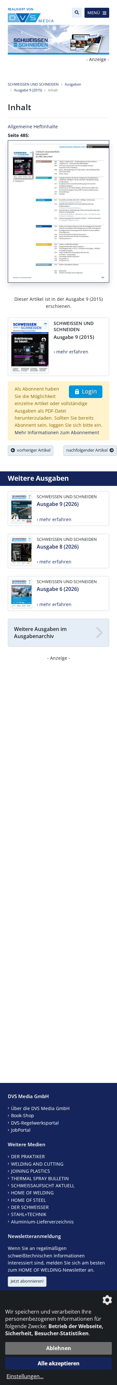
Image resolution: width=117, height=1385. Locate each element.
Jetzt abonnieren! (27, 1281)
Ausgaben (73, 84)
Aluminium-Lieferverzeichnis (42, 1222)
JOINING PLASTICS (30, 1171)
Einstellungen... (25, 1376)
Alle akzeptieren (59, 1363)
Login (88, 391)
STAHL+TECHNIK (28, 1214)
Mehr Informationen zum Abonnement (57, 432)
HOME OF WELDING (32, 1193)
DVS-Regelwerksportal (35, 1123)
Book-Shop (22, 1115)
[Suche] (77, 13)
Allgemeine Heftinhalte (33, 126)
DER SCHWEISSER (30, 1207)
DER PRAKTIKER (28, 1156)
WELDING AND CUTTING (37, 1164)
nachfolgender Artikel (88, 450)
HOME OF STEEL (28, 1200)
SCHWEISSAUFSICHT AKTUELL (42, 1185)
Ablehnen (58, 1348)
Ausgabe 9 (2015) (28, 90)
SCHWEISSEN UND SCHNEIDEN (33, 84)
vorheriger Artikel (32, 450)
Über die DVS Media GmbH (40, 1108)
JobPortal (21, 1130)
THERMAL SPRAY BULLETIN (40, 1178)
